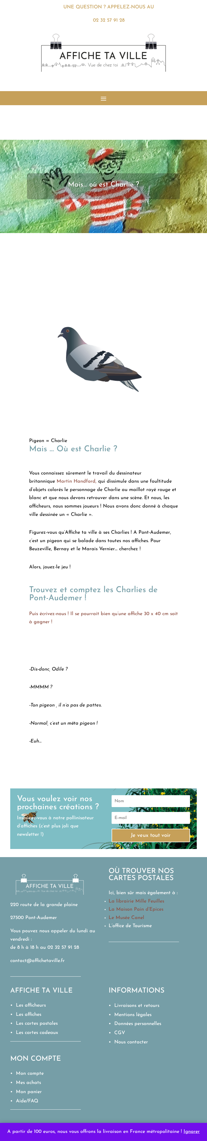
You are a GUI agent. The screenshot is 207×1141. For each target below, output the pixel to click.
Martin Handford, (76, 481)
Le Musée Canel (126, 918)
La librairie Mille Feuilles (136, 901)
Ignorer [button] (192, 1131)
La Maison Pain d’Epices (136, 909)
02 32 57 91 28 (109, 20)
